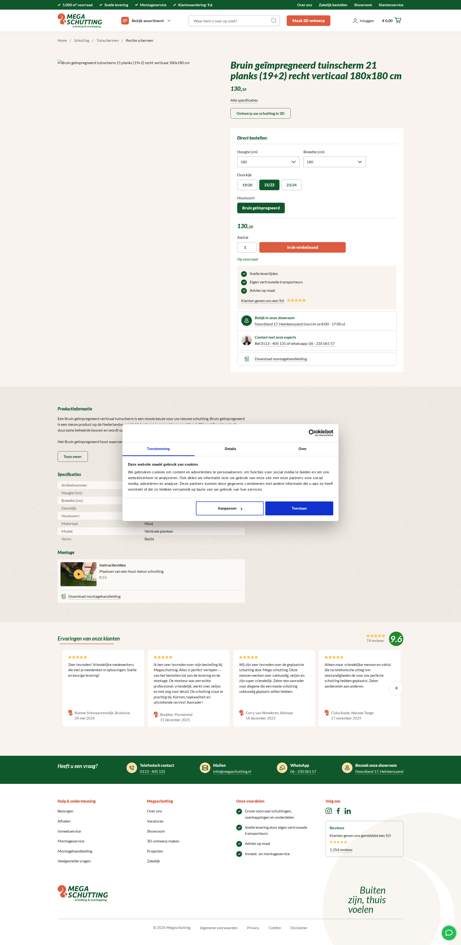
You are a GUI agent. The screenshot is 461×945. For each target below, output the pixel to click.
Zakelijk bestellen (333, 5)
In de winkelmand (302, 247)
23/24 (291, 185)
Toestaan (299, 508)
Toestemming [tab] (158, 449)
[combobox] (228, 20)
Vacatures (155, 821)
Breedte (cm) (314, 151)
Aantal (242, 237)
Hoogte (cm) (247, 151)
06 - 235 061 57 (322, 343)
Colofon (275, 928)
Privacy (253, 928)
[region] (137, 111)
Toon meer (73, 456)
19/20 (247, 185)
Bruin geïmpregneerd (261, 208)
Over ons (304, 5)
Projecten (155, 851)
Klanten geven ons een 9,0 (262, 300)
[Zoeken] (274, 20)
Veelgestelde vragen (74, 861)
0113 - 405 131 (273, 343)
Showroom (363, 5)
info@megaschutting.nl (232, 771)
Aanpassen (227, 508)
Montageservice (71, 841)
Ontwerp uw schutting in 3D (261, 113)
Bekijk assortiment (148, 20)
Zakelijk (153, 861)
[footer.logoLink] (83, 892)
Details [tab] (231, 449)
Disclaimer (299, 928)
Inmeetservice (69, 831)
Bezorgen (65, 811)
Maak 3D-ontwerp (308, 20)
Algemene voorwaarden (218, 928)
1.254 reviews (341, 849)
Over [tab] (302, 449)
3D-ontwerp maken (163, 841)
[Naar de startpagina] (80, 20)
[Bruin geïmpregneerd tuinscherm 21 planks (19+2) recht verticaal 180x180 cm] (137, 111)
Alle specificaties (244, 100)
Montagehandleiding (75, 851)
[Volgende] (396, 688)
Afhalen (64, 821)
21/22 (269, 185)
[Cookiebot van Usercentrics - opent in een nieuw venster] (312, 433)
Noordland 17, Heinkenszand (279, 324)
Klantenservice (391, 5)
